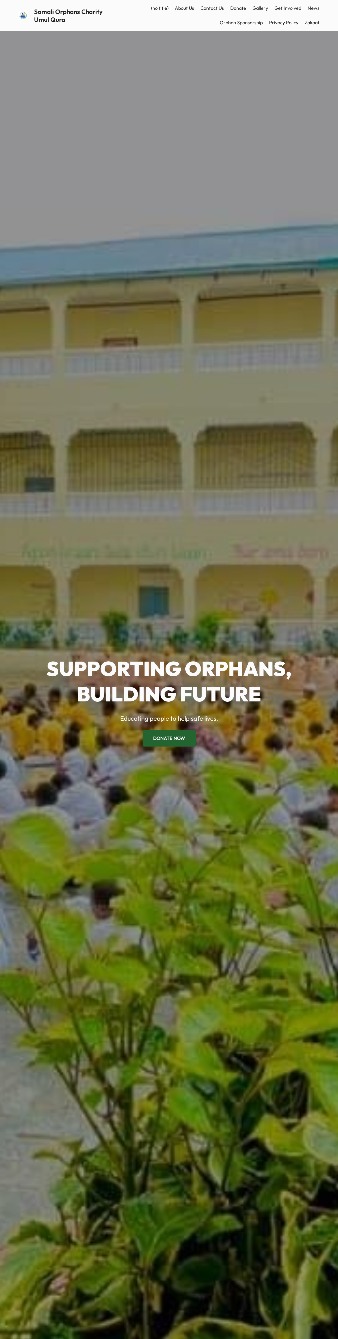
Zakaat (312, 23)
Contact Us (212, 8)
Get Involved (287, 8)
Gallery (260, 8)
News (314, 8)
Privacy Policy (283, 23)
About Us (184, 8)
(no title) (159, 8)
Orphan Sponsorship (241, 23)
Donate (238, 8)
